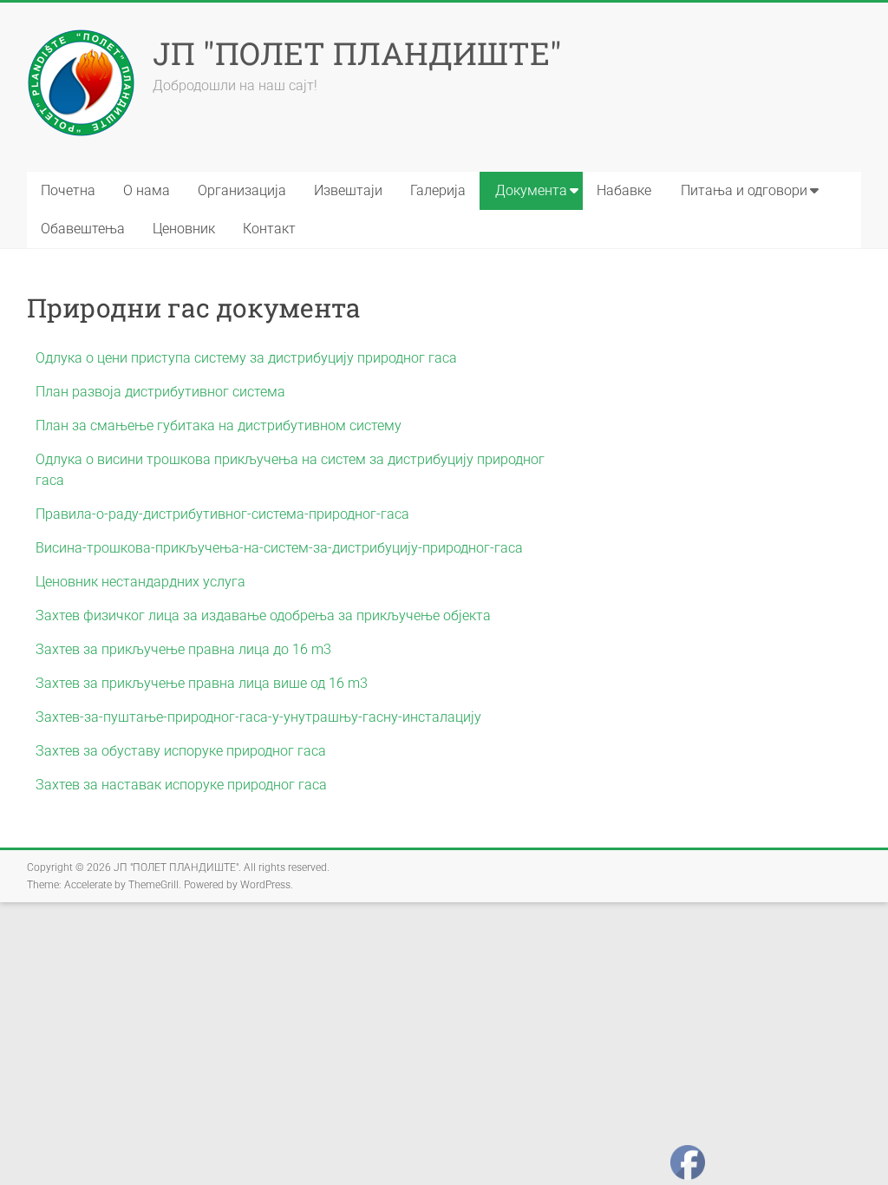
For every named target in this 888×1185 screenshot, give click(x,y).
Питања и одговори (744, 190)
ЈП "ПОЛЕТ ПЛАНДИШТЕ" (357, 53)
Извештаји (348, 190)
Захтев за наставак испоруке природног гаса (181, 784)
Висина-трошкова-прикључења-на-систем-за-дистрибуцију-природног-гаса (279, 548)
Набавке (624, 190)
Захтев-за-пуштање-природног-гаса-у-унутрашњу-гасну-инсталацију (258, 717)
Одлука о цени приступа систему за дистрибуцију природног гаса (246, 358)
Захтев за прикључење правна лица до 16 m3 (183, 649)
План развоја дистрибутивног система (160, 391)
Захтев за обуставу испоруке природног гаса (181, 751)
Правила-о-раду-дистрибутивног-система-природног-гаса (222, 514)
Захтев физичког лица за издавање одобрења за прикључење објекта (263, 615)
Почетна (68, 190)
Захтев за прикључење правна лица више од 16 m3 (202, 683)
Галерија (438, 190)
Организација (242, 190)
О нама (146, 190)
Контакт (269, 228)
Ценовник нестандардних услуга (140, 581)
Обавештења (83, 228)
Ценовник (184, 228)
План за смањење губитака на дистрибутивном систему (219, 425)
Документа (531, 190)
